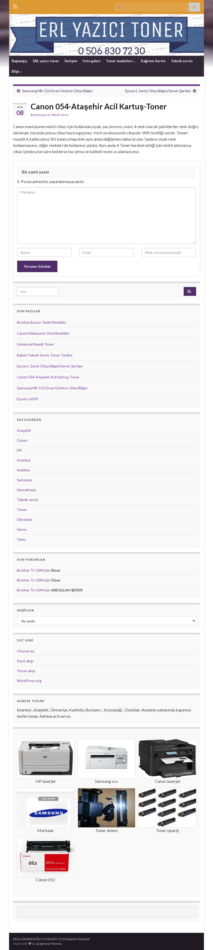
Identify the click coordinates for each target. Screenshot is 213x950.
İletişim (71, 61)
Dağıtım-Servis (153, 61)
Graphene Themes (49, 944)
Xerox (21, 529)
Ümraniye (24, 519)
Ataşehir (24, 430)
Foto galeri (92, 61)
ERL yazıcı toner (46, 61)
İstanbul (23, 460)
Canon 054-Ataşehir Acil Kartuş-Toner (48, 377)
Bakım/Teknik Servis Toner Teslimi (44, 355)
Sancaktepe (26, 490)
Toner (22, 509)
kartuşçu (41, 115)
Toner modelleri (119, 61)
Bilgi (16, 71)
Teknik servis (182, 61)
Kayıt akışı (25, 661)
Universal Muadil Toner (35, 344)
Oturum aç (25, 651)
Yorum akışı (26, 670)
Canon (22, 440)
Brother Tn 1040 (30, 570)
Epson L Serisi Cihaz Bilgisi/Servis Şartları (158, 91)
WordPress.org (29, 680)
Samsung (24, 480)
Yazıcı (21, 539)
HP (19, 450)
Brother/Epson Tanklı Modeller (41, 322)
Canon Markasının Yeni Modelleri (43, 333)
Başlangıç (20, 61)
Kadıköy (23, 470)
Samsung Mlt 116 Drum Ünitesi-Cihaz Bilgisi (57, 91)
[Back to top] (201, 938)
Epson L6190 (27, 399)
